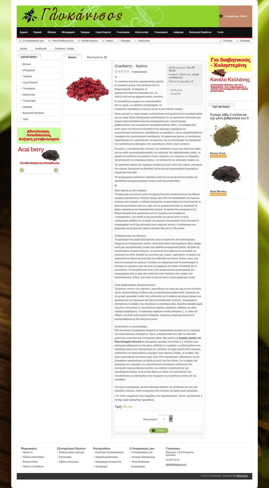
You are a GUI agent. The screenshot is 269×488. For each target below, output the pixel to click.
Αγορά (109, 40)
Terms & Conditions (33, 466)
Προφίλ (37, 32)
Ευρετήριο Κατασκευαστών (109, 452)
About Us (28, 452)
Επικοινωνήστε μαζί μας (71, 452)
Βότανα (52, 32)
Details (72, 57)
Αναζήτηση (144, 40)
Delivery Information (33, 457)
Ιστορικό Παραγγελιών (143, 457)
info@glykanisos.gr (176, 464)
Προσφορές (101, 466)
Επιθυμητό (176, 90)
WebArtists (242, 475)
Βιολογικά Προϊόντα (200, 32)
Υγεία (220, 32)
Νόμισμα (125, 40)
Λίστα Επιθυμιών (140, 461)
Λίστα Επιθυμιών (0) (62, 40)
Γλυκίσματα (123, 32)
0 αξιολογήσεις (139, 71)
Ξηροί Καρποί (103, 32)
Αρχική (24, 32)
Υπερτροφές (161, 32)
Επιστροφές (65, 457)
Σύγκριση (176, 93)
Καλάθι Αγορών (90, 40)
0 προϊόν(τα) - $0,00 (236, 16)
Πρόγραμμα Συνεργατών (108, 461)
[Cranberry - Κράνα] (87, 88)
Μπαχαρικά (68, 32)
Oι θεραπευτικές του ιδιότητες (130, 235)
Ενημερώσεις (138, 466)
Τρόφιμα (85, 32)
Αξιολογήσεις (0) (97, 57)
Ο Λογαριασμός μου (33, 40)
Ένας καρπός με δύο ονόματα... (131, 190)
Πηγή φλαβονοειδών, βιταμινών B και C (135, 285)
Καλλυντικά (141, 32)
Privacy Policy (30, 461)
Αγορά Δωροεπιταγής (106, 457)
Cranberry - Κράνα (64, 48)
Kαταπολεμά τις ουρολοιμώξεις (131, 326)
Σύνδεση (227, 40)
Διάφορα (178, 32)
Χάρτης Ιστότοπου (69, 461)
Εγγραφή (245, 40)
